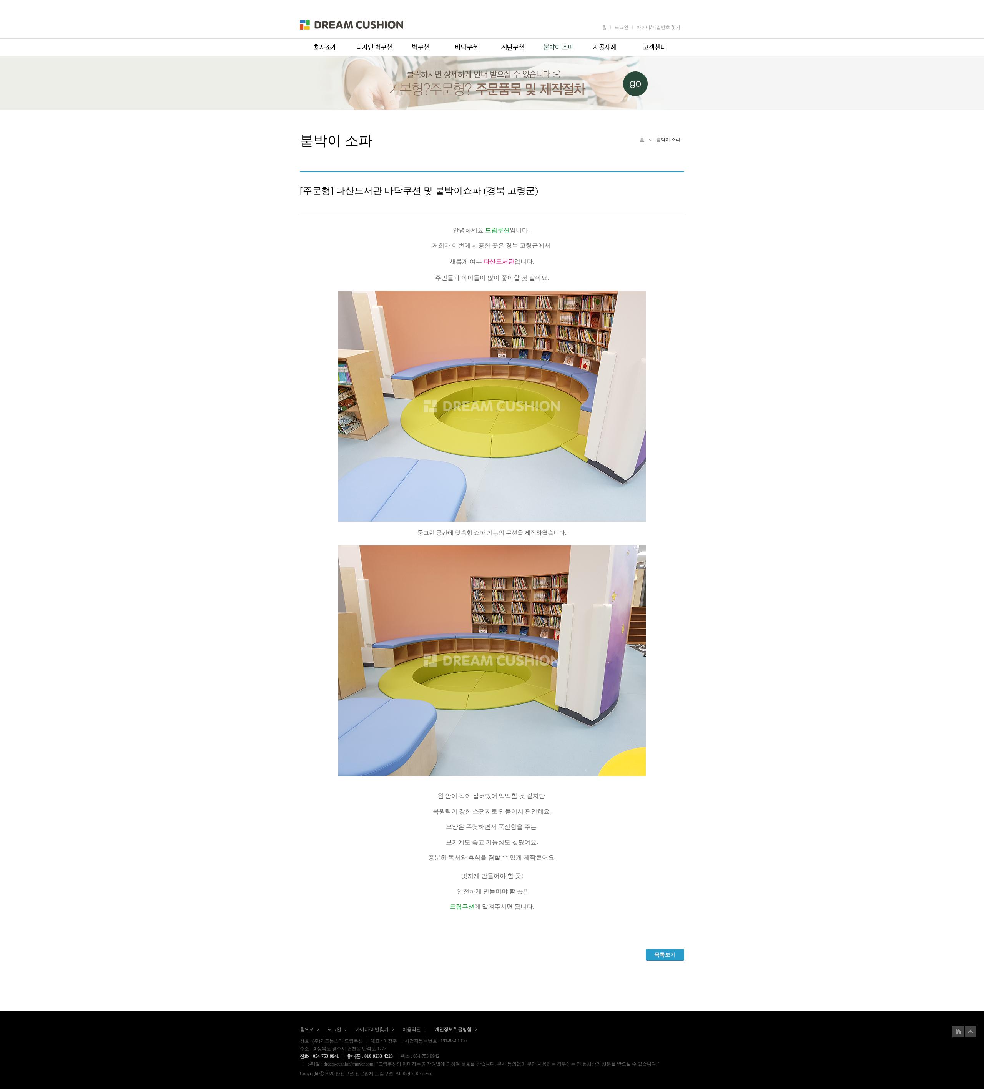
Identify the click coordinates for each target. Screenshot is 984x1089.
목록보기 (665, 954)
